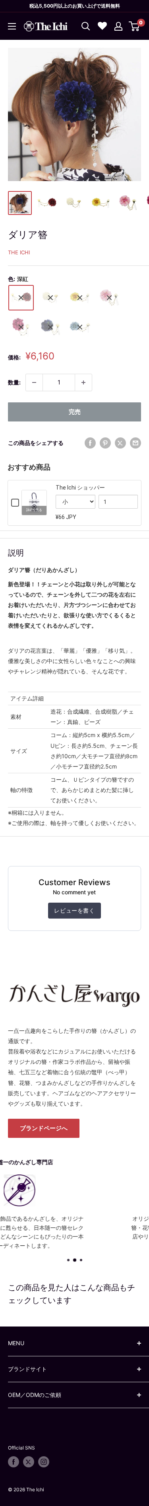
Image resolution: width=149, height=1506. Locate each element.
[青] (50, 327)
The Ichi (19, 252)
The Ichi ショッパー (80, 487)
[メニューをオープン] (12, 26)
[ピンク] (109, 297)
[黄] (80, 297)
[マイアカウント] (118, 26)
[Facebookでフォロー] (13, 1461)
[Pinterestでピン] (105, 443)
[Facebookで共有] (90, 443)
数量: (14, 382)
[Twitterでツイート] (120, 443)
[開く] (85, 26)
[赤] (21, 327)
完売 (75, 412)
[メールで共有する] (135, 443)
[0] (134, 26)
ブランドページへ (44, 1128)
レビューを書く (74, 910)
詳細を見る (34, 510)
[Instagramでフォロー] (43, 1461)
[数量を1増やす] (83, 382)
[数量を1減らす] (34, 382)
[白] (50, 297)
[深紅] (21, 297)
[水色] (80, 327)
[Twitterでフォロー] (28, 1461)
